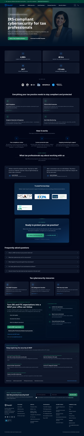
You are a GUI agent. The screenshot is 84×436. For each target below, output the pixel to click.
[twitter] (10, 417)
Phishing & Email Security (59, 414)
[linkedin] (7, 417)
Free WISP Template (47, 406)
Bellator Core (33, 409)
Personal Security (21, 413)
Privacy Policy (70, 397)
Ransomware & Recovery (61, 417)
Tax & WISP (19, 406)
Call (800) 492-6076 (51, 235)
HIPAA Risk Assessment (35, 419)
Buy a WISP (45, 418)
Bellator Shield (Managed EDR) (33, 412)
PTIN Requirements (47, 409)
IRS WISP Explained (47, 411)
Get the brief (73, 394)
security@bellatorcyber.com (17, 336)
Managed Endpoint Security (34, 422)
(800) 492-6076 (72, 423)
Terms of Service (72, 418)
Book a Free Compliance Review (17, 38)
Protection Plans (33, 406)
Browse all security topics (72, 380)
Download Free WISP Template (38, 38)
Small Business (20, 411)
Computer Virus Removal (35, 414)
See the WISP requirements (14, 327)
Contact (70, 413)
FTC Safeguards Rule (47, 413)
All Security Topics (21, 415)
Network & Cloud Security (59, 420)
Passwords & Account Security (60, 411)
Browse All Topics (59, 422)
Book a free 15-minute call (43, 1)
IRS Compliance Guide (47, 415)
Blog (70, 409)
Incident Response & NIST (60, 407)
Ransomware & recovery (39, 380)
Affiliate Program (72, 411)
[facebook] (5, 417)
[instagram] (14, 417)
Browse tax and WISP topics (14, 334)
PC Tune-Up (32, 417)
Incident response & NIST (17, 380)
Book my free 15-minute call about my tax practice (20, 330)
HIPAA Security (20, 409)
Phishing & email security (28, 380)
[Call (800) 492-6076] (78, 5)
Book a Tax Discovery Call (36, 235)
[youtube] (12, 417)
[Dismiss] (78, 1)
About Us (71, 406)
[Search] (75, 5)
